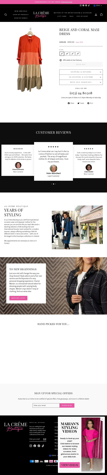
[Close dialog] (102, 419)
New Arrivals (21, 11)
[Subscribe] (44, 439)
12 (72, 54)
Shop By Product (21, 14)
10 (67, 54)
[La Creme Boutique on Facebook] (35, 446)
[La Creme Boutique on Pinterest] (39, 446)
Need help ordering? (81, 82)
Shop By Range (21, 18)
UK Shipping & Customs (81, 77)
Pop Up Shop (82, 16)
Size (61, 49)
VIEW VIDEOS (69, 465)
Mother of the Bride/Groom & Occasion (73, 13)
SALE (72, 16)
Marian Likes (18, 298)
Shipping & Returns (81, 72)
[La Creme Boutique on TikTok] (43, 446)
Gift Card (61, 16)
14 (77, 54)
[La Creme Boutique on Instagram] (30, 446)
